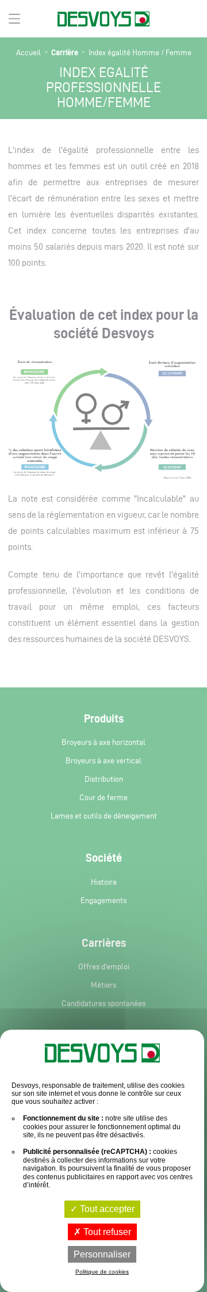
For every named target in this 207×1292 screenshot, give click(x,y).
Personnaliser (102, 1254)
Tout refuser (106, 1232)
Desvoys (103, 20)
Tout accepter (106, 1209)
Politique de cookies (102, 1271)
